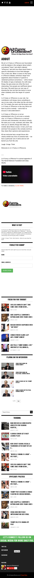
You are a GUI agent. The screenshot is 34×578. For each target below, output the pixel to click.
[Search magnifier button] (31, 412)
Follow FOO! (17, 551)
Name (3, 255)
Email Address (6, 262)
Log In (27, 3)
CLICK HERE (19, 186)
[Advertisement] (17, 24)
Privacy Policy (24, 575)
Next (18, 401)
